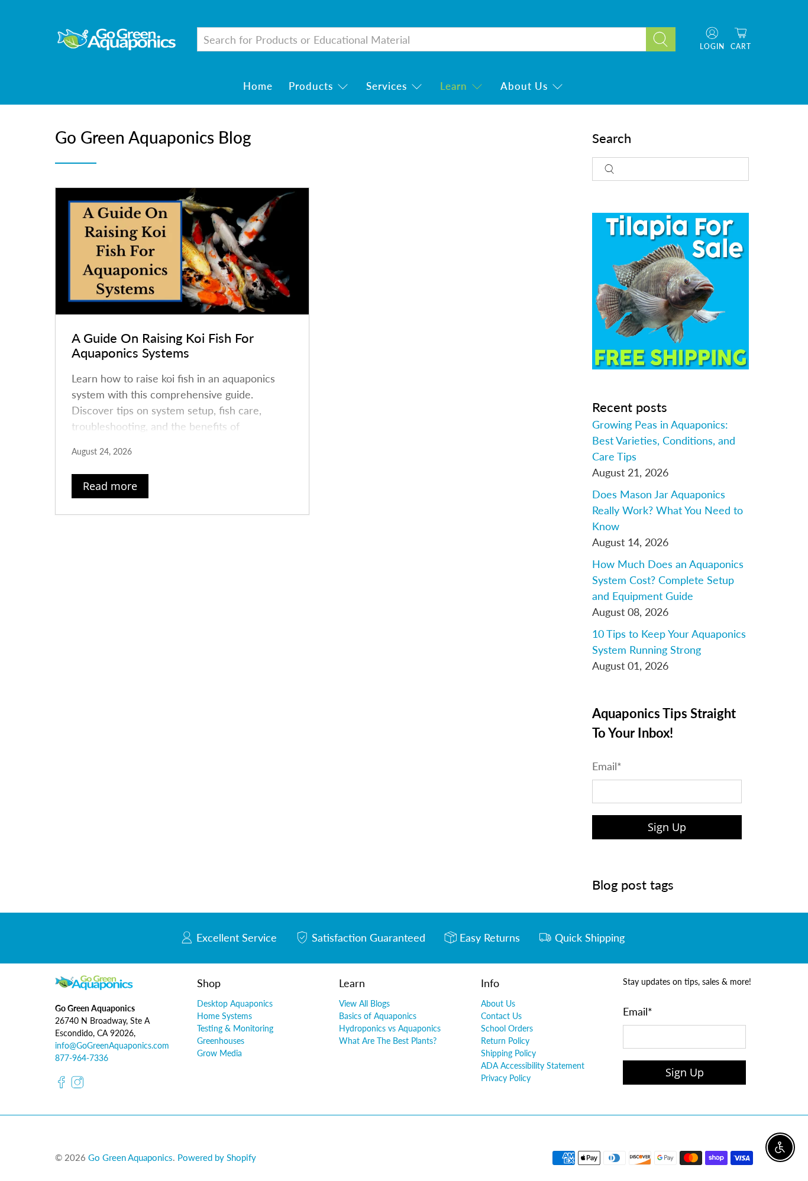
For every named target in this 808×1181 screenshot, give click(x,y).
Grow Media (219, 1053)
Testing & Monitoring (235, 1028)
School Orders (507, 1028)
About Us (524, 86)
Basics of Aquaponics (377, 1016)
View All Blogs (364, 1003)
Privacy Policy (506, 1078)
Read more (110, 486)
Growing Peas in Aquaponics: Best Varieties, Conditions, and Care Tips (663, 440)
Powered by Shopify (216, 1157)
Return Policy (505, 1041)
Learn (453, 86)
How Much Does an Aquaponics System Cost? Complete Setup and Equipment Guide (668, 579)
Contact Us (501, 1016)
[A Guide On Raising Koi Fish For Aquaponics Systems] (182, 251)
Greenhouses (220, 1041)
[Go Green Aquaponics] (116, 39)
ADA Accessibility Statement (532, 1065)
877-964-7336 (81, 1058)
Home (258, 86)
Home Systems (224, 1016)
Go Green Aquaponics (130, 1157)
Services (386, 86)
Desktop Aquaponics (235, 1003)
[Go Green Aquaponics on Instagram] (77, 1085)
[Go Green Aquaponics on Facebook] (61, 1085)
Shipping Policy (508, 1053)
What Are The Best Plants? (388, 1041)
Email (607, 766)
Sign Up (667, 827)
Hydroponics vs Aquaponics (390, 1028)
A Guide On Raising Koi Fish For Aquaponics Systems (163, 345)
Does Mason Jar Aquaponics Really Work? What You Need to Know (667, 510)
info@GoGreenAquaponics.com (112, 1045)
